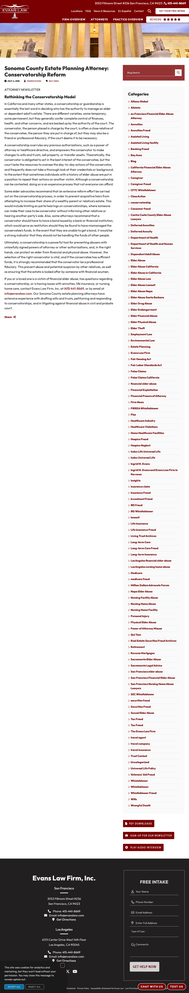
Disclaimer (71, 988)
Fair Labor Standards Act (146, 365)
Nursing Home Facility (144, 610)
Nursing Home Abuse (143, 604)
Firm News (137, 402)
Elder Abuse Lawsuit (143, 285)
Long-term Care (140, 542)
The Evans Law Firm (143, 731)
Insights (135, 480)
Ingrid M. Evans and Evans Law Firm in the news (154, 472)
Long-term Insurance (144, 554)
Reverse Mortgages (143, 653)
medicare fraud (140, 579)
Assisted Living (140, 136)
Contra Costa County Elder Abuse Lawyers (151, 217)
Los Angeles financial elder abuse (151, 560)
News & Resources (104, 11)
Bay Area (54, 81)
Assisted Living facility (144, 142)
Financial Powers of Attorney (148, 396)
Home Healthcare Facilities (147, 433)
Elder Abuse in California (146, 272)
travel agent (138, 737)
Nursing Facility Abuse (144, 597)
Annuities (136, 124)
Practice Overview (128, 19)
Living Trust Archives (143, 536)
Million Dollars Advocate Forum (150, 585)
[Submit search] (178, 72)
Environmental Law (143, 340)
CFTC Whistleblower (143, 190)
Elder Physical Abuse (143, 322)
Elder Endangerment (144, 309)
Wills (134, 799)
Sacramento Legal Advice (146, 665)
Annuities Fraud (140, 130)
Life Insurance (139, 523)
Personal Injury (140, 616)
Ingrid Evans (34, 81)
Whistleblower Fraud (144, 793)
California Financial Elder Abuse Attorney (151, 169)
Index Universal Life (143, 457)
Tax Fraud (137, 719)
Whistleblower (140, 786)
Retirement (138, 647)
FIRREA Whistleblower (144, 408)
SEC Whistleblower (142, 694)
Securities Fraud (141, 706)
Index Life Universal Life (146, 451)
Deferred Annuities (142, 225)
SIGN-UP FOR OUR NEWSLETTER (151, 835)
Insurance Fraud (141, 492)
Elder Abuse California (144, 266)
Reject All (34, 986)
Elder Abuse (138, 260)
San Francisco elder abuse (147, 671)
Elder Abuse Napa (142, 291)
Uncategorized (140, 762)
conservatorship (141, 202)
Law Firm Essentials (133, 988)
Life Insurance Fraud (143, 529)
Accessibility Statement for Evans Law (107, 988)
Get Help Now (144, 967)
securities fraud (140, 700)
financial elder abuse (144, 383)
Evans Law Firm (140, 353)
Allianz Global (139, 101)
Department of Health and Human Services (152, 246)
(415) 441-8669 (74, 288)
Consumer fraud (141, 208)
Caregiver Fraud (141, 184)
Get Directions (66, 919)
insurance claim (140, 486)
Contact (139, 11)
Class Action (138, 196)
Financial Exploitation (144, 390)
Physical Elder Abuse (143, 622)
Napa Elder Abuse (142, 591)
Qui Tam (136, 634)
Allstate (135, 107)
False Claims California (145, 377)
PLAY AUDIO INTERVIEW (145, 847)
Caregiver (137, 178)
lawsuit (135, 517)
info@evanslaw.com (18, 293)
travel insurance (141, 750)
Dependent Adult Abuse (145, 254)
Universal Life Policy (143, 768)
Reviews (155, 19)
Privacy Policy (83, 988)
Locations (77, 11)
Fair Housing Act (141, 359)
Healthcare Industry (143, 420)
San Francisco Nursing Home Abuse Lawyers (152, 686)
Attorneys (99, 19)
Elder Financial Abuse (144, 316)
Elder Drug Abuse (141, 303)
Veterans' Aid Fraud (143, 774)
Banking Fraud (140, 149)
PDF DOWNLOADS (140, 823)
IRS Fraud (136, 505)
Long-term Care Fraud (144, 548)
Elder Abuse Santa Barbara (147, 297)
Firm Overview (73, 19)
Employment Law (141, 334)
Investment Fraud (142, 499)
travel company (140, 743)
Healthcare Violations (144, 426)
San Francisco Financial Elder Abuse (153, 677)
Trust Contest (139, 756)
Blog (133, 161)
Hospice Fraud (139, 439)
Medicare (136, 573)
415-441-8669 (176, 3)
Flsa (133, 414)
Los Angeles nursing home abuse (150, 567)
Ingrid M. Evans (140, 464)
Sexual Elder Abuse (142, 713)
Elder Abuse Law (141, 278)
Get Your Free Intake (172, 10)
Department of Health (144, 237)
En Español (124, 11)
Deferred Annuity (141, 231)
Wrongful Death (141, 805)
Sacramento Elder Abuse (146, 659)
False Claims (138, 371)
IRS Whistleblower (142, 511)
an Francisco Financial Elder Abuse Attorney (152, 116)
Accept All (14, 986)
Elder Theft (138, 328)
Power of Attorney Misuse (146, 628)
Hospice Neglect (140, 445)
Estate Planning (140, 346)
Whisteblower (139, 780)
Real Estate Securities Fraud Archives (153, 640)
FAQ (88, 11)
